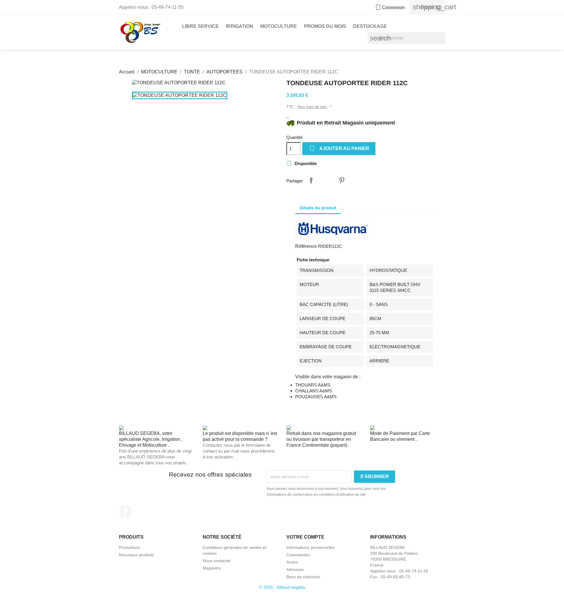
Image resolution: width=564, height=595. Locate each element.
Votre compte (305, 537)
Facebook (125, 511)
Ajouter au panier (339, 148)
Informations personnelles (310, 547)
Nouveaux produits (136, 554)
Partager (311, 180)
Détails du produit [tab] (318, 207)
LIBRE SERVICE (200, 26)
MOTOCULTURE (278, 26)
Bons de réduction (303, 576)
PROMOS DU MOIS (325, 26)
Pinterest (342, 180)
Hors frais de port (312, 107)
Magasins (212, 568)
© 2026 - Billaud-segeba (282, 587)
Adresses (295, 569)
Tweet (326, 180)
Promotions (129, 547)
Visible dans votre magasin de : (327, 376)
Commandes (298, 554)
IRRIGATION (239, 26)
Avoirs (292, 562)
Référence (306, 246)
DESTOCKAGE (370, 26)
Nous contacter (217, 560)
